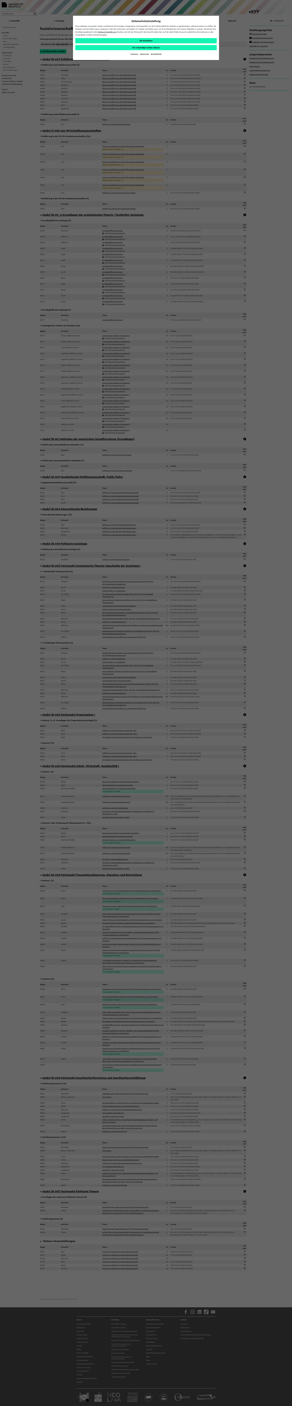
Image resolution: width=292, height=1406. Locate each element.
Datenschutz (144, 54)
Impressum (134, 54)
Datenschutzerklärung (107, 32)
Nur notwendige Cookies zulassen (146, 47)
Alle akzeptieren (146, 40)
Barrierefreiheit (156, 54)
